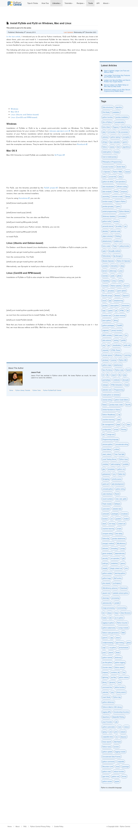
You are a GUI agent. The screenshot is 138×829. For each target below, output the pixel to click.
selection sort (106, 390)
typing (104, 732)
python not (121, 469)
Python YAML (117, 172)
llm (126, 335)
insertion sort (106, 315)
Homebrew (23, 198)
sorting (121, 281)
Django (127, 196)
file (120, 375)
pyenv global (121, 291)
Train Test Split (119, 454)
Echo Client (106, 127)
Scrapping (105, 479)
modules (105, 464)
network (123, 732)
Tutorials (68, 3)
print (115, 732)
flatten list (121, 474)
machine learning (108, 528)
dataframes (118, 365)
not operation (115, 558)
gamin (125, 142)
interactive (114, 266)
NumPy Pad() (126, 127)
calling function (124, 246)
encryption (126, 137)
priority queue (117, 479)
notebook (116, 380)
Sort (118, 147)
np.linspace (117, 583)
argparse (105, 330)
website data (117, 509)
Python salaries (116, 286)
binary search (121, 692)
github (119, 276)
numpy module (123, 628)
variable (117, 603)
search (111, 652)
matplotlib (120, 761)
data (103, 132)
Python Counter (122, 623)
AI (103, 375)
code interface (107, 494)
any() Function (107, 722)
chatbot (126, 519)
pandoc (116, 221)
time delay (118, 533)
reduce (126, 727)
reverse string (107, 400)
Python (104, 147)
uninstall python (107, 489)
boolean (105, 519)
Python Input (123, 459)
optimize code (115, 231)
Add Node (117, 742)
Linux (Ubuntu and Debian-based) (25, 114)
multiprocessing (107, 642)
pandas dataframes (118, 538)
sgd (110, 300)
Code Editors (106, 449)
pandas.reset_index (116, 405)
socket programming (109, 211)
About (106, 3)
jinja (124, 375)
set (125, 226)
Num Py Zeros (107, 370)
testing (116, 340)
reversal (105, 286)
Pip (103, 291)
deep (122, 266)
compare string (107, 533)
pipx (103, 469)
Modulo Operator (108, 261)
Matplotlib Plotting (118, 717)
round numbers (107, 499)
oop (103, 345)
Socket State (121, 167)
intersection (125, 305)
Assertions (106, 717)
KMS (123, 633)
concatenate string (121, 444)
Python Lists (119, 370)
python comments (108, 761)
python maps (106, 365)
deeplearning (118, 300)
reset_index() (106, 454)
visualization (117, 345)
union (121, 271)
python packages (108, 325)
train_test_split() (121, 499)
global (129, 642)
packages (115, 514)
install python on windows (111, 395)
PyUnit (117, 494)
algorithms (126, 147)
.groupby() (110, 291)
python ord (115, 776)
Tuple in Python (120, 201)
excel (104, 300)
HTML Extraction (116, 385)
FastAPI (119, 325)
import (114, 375)
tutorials (105, 276)
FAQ (24, 826)
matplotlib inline (107, 737)
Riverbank (81, 144)
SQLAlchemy (121, 543)
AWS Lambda (107, 335)
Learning (127, 355)
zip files (113, 677)
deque (109, 613)
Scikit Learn (118, 335)
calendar (105, 692)
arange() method (108, 543)
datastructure (106, 241)
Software (117, 504)
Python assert (119, 667)
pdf (123, 558)
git (116, 310)
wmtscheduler (123, 647)
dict (110, 618)
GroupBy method (114, 251)
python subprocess (108, 628)
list (128, 310)
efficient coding (122, 186)
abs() (120, 177)
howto (104, 618)
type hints (105, 776)
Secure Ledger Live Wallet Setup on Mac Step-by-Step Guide (116, 85)
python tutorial (107, 657)
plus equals (106, 583)
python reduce (124, 677)
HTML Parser (115, 350)
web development (118, 484)
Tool (123, 672)
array (114, 281)
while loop (112, 271)
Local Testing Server (109, 459)
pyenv (118, 206)
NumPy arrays (107, 296)
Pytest (104, 405)
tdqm (128, 424)
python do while (107, 181)
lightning (105, 677)
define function (120, 687)
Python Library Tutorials (22, 390)
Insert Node (106, 697)
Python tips (117, 697)
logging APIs (106, 712)
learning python (120, 573)
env (114, 474)
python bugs (106, 578)
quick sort (105, 484)
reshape (105, 385)
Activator (105, 548)
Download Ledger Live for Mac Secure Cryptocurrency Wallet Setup (117, 90)
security (105, 558)
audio (112, 276)
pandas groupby (108, 206)
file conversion (123, 132)
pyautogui (125, 766)
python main (106, 771)
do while (119, 226)
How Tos (45, 3)
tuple (104, 251)
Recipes (80, 3)
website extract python (120, 593)
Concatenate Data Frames (111, 757)
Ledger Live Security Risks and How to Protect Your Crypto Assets (117, 81)
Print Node (106, 112)
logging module (120, 752)
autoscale (105, 514)
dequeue (123, 737)
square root (106, 593)
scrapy (122, 548)
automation (106, 509)
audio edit (127, 345)
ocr (112, 519)
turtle (104, 177)
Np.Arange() (117, 256)
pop (112, 692)
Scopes (116, 152)
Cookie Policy (58, 826)
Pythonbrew (106, 256)
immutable (122, 216)
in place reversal (119, 315)
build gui (105, 563)
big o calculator (115, 142)
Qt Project (59, 155)
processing (115, 598)
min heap (112, 524)
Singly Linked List (116, 568)
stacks (112, 147)
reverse (113, 360)
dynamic (112, 682)
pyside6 (118, 519)
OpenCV (126, 296)
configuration (106, 429)
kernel (104, 271)
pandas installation (122, 117)
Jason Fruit (35, 372)
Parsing (123, 429)
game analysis (107, 553)
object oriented (107, 236)
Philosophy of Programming (111, 162)
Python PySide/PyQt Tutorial (52, 390)
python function (107, 117)
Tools (90, 3)
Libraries (56, 3)
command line (107, 687)
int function (112, 132)
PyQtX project (50, 187)
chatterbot (114, 563)
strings (104, 142)
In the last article (13, 36)
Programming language (110, 439)
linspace (105, 672)
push (104, 652)
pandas (104, 305)
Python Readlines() (108, 414)
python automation (108, 727)
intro (126, 568)
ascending (105, 196)
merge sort (111, 434)
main (119, 727)
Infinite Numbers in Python (111, 410)
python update (107, 752)
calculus (105, 137)
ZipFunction (118, 578)
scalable (126, 464)
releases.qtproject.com (58, 131)
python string (120, 489)
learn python (106, 320)
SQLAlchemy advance (110, 588)
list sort (126, 286)
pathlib (123, 340)
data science (106, 340)
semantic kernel (107, 226)
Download (123, 588)
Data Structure (126, 613)
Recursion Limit (107, 766)
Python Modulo (124, 211)
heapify (104, 568)
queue (123, 563)
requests (105, 350)
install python (106, 152)
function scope (107, 201)
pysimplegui (106, 380)
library (104, 682)
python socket (107, 781)
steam (118, 638)
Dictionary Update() (109, 216)
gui (109, 345)
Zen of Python (107, 122)
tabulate (105, 231)
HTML (122, 310)
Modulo (117, 296)
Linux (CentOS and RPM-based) (24, 117)
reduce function (119, 771)
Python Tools (37, 390)
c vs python (112, 647)
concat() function (108, 167)
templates (111, 469)
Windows (14, 109)
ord (110, 732)
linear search (106, 742)
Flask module (107, 504)
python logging (120, 662)
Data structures (107, 107)
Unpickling (105, 281)
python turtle (106, 221)
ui (123, 424)
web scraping (115, 464)
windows (105, 360)
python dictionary (108, 702)
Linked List (121, 524)
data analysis (106, 191)
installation (116, 112)
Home (11, 390)
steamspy (105, 598)
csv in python (118, 618)
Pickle (116, 191)
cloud (117, 766)
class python (114, 305)
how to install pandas (109, 157)
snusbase (124, 514)
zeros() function (116, 330)
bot (103, 613)
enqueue (124, 191)
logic (104, 310)
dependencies (120, 553)
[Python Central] (15, 3)
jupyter (117, 781)
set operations (121, 181)
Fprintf (128, 370)
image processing (108, 608)
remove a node (117, 196)
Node (118, 652)
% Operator (106, 172)
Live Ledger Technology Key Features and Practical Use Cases (117, 76)
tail (103, 434)
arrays (116, 429)
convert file (112, 177)
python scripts (107, 573)
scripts (119, 528)
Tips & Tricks (32, 3)
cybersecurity (106, 603)
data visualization (108, 186)
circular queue (107, 355)
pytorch (104, 638)
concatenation (119, 122)
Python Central (125, 826)
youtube (105, 266)
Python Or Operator (123, 261)
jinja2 (118, 424)
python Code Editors (122, 400)
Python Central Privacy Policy (40, 826)
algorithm (119, 107)
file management (108, 424)
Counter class (107, 667)
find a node (106, 246)
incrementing (121, 608)
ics (117, 737)
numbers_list (115, 672)
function (116, 747)
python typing (115, 137)
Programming (119, 390)
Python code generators (110, 633)
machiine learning (108, 419)
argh (104, 647)
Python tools (106, 747)
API (97, 3)
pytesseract (106, 474)
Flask (115, 246)
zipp (111, 638)
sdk (116, 722)
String (116, 320)
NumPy (128, 405)
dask (119, 419)
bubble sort (118, 241)
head (127, 385)
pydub (110, 310)
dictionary (118, 657)
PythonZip (105, 538)
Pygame (116, 127)
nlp (119, 414)
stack (104, 524)
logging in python (108, 623)
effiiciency (118, 355)
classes (127, 172)
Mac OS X (15, 111)
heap (116, 613)
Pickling (118, 236)
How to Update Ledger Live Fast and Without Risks (116, 71)
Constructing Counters (121, 712)
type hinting (120, 642)
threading (114, 548)
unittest (116, 449)
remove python (107, 444)
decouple (125, 380)
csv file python (107, 662)
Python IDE (123, 360)
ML (108, 375)
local (119, 682)
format (124, 776)
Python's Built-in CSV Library (112, 707)
